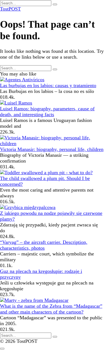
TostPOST (10, 9)
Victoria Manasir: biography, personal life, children (51, 149)
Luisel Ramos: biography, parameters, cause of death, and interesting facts (47, 111)
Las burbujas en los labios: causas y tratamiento (48, 85)
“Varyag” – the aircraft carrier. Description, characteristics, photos (43, 245)
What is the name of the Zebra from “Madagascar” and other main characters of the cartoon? (51, 309)
